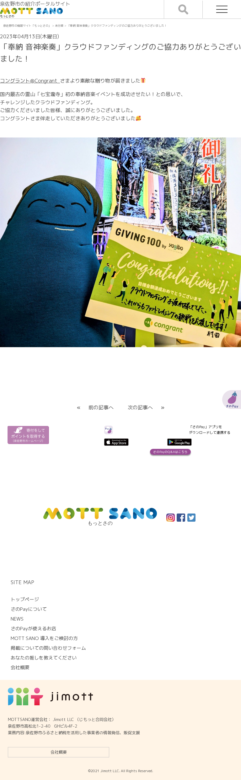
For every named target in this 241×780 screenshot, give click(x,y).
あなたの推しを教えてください (44, 657)
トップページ (25, 599)
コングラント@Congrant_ (30, 80)
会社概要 (59, 752)
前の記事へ (101, 407)
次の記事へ (140, 407)
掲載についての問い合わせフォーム (48, 648)
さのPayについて (29, 609)
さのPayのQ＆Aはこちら (170, 452)
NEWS (17, 619)
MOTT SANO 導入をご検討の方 (44, 638)
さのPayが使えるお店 (33, 628)
